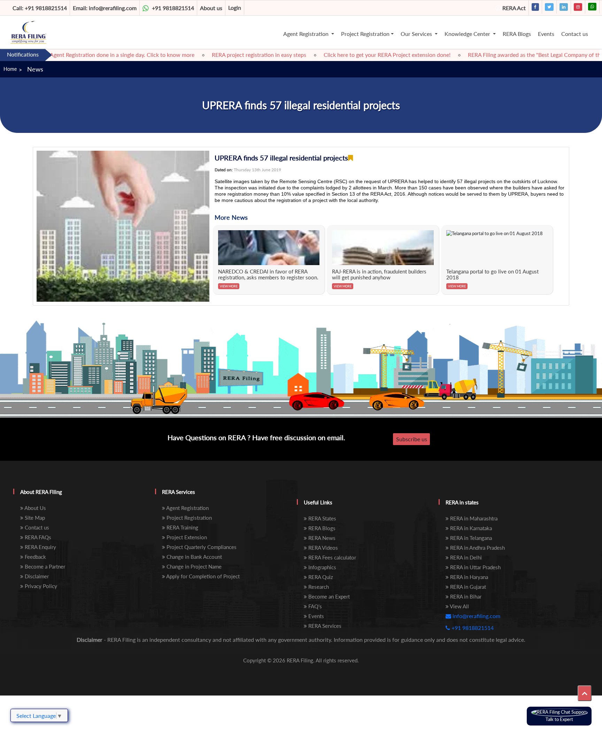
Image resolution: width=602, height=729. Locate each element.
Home (10, 69)
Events (546, 33)
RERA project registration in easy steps (241, 54)
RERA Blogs (517, 33)
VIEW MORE (229, 286)
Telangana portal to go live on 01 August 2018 (492, 274)
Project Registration (365, 33)
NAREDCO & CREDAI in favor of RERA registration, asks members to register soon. (268, 274)
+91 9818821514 (40, 8)
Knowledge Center (468, 33)
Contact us (574, 33)
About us (211, 8)
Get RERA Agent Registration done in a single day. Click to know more (92, 54)
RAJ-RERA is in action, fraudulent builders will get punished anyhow (379, 274)
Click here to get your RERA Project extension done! (369, 54)
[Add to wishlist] (350, 157)
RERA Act (514, 8)
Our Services (417, 33)
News (35, 69)
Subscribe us (411, 439)
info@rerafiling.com (105, 8)
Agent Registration (306, 33)
